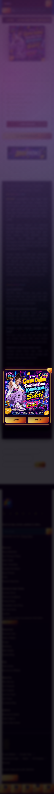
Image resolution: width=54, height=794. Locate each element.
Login (16, 420)
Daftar (38, 420)
